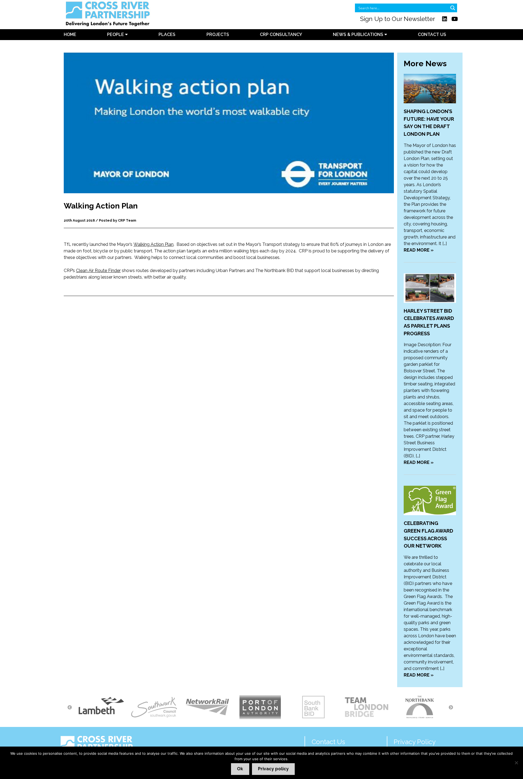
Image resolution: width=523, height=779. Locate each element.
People (116, 34)
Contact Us (432, 34)
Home (70, 34)
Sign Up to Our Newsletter (397, 18)
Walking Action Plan (153, 244)
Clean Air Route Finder (98, 270)
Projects (217, 34)
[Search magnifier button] (453, 8)
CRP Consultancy (281, 34)
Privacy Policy (415, 742)
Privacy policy (273, 768)
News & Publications (358, 34)
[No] (516, 762)
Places (167, 34)
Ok (240, 768)
